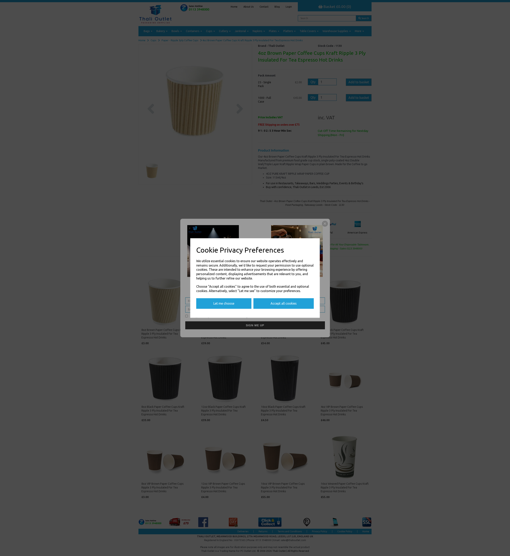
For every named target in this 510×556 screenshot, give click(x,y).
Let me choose (223, 303)
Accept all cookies (284, 303)
